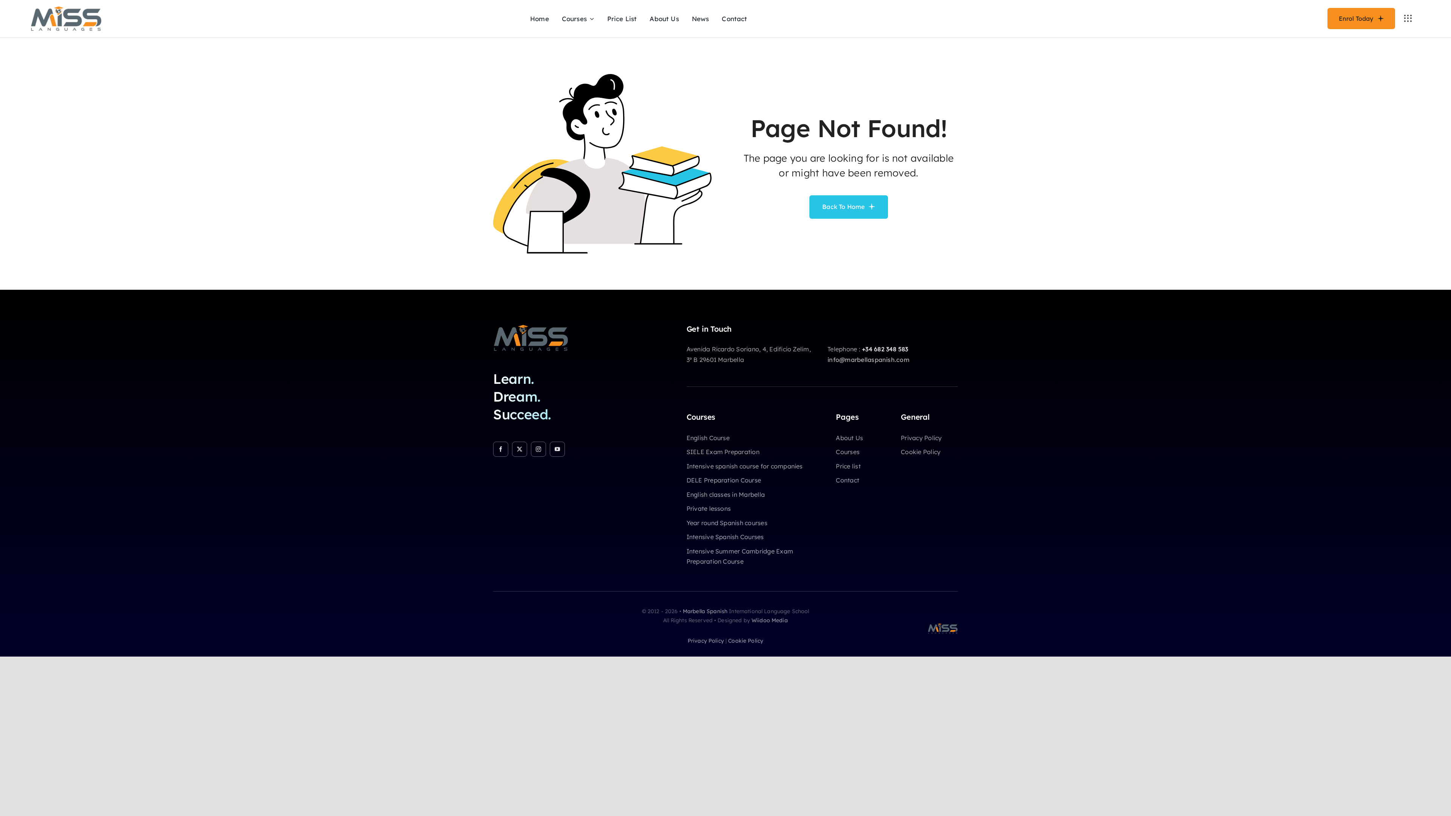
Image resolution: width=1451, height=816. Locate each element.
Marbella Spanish (705, 611)
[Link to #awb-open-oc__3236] (1408, 18)
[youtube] (557, 449)
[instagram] (538, 449)
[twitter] (519, 449)
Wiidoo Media (770, 620)
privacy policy (706, 640)
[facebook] (500, 449)
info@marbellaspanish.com (869, 359)
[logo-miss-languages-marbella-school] (66, 9)
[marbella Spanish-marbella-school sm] (531, 327)
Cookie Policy (745, 640)
